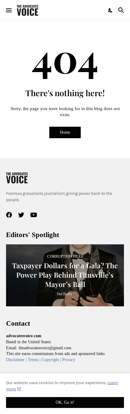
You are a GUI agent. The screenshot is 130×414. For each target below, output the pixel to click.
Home (65, 132)
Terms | (35, 359)
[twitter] (21, 215)
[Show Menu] (8, 10)
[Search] (122, 10)
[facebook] (9, 215)
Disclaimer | (17, 359)
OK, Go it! (65, 402)
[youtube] (33, 215)
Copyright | (52, 359)
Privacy (68, 359)
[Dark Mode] (110, 10)
